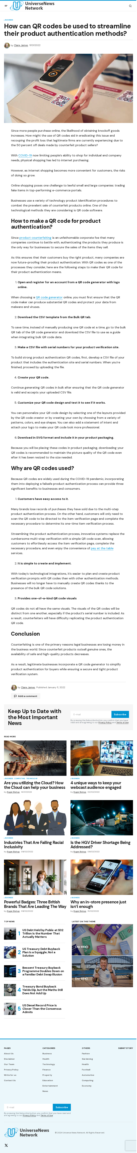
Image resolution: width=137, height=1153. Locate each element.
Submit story (125, 1048)
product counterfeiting (35, 238)
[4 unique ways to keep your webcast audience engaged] (102, 758)
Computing (19, 779)
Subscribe (120, 714)
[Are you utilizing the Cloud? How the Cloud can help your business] (35, 758)
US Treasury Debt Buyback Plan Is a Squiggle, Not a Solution (41, 952)
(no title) (81, 947)
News (45, 1091)
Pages (7, 1048)
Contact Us (10, 1080)
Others (86, 1048)
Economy (86, 1085)
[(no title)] (102, 939)
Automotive (88, 1075)
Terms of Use (122, 722)
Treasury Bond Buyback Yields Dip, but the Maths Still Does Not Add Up (42, 990)
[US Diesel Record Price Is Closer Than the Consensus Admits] (10, 1009)
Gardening (87, 1059)
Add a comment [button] (27, 696)
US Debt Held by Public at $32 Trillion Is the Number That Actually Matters (42, 933)
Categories (48, 1048)
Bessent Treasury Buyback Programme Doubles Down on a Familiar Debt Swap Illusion (43, 971)
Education (47, 1080)
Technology (31, 779)
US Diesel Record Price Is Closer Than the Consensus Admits (41, 1008)
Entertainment (50, 1085)
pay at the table (102, 548)
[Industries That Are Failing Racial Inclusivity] (35, 817)
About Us (9, 1053)
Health (45, 1059)
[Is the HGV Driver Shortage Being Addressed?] (102, 817)
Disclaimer (9, 1059)
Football (86, 1069)
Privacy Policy (105, 722)
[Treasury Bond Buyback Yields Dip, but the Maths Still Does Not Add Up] (10, 990)
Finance (46, 1069)
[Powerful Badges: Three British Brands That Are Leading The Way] (35, 877)
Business (9, 20)
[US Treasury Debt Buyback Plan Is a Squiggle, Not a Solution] (10, 952)
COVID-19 (25, 155)
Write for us (10, 1075)
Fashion (86, 1053)
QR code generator (49, 297)
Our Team (9, 1064)
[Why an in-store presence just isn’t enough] (102, 877)
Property (47, 1075)
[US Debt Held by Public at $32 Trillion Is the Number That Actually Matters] (10, 934)
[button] (6, 6)
